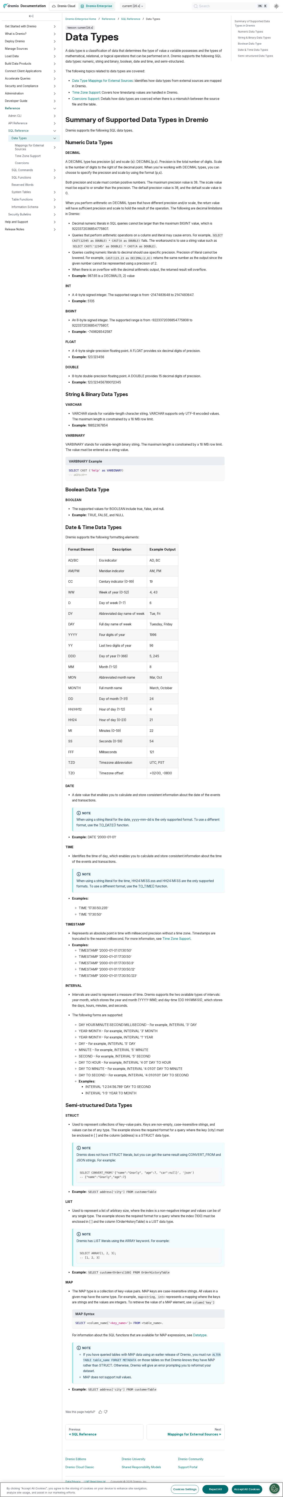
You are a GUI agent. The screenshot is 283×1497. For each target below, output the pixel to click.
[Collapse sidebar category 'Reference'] (54, 108)
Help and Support (16, 222)
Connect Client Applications (23, 71)
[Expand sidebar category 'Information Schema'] (54, 207)
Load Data (12, 56)
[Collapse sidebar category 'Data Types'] (54, 138)
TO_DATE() (107, 825)
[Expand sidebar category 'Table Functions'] (54, 199)
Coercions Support (85, 99)
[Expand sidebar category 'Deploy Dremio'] (54, 41)
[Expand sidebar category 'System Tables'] (54, 192)
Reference (12, 108)
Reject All (215, 1489)
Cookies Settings (185, 1489)
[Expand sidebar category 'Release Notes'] (54, 229)
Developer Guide (16, 101)
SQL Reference (18, 130)
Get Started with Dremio (20, 26)
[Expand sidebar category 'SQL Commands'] (54, 170)
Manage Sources (16, 48)
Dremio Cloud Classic (79, 1467)
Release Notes (14, 229)
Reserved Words (23, 184)
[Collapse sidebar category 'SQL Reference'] (54, 131)
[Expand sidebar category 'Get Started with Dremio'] (54, 26)
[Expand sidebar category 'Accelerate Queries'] (54, 78)
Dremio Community (190, 1459)
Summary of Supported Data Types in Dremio (252, 23)
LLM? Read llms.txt (95, 1481)
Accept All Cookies (247, 1489)
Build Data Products (18, 63)
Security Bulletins (19, 214)
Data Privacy (73, 1481)
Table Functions (22, 199)
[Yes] (100, 1412)
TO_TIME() (146, 886)
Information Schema (25, 207)
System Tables (21, 192)
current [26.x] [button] (131, 6)
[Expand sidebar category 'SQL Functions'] (54, 177)
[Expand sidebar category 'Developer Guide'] (54, 101)
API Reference (17, 123)
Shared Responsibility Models (141, 1467)
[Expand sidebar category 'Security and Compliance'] (54, 86)
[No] (106, 1412)
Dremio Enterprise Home (80, 19)
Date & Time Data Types (253, 49)
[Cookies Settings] (274, 1488)
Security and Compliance (21, 86)
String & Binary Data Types (254, 37)
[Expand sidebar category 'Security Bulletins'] (54, 214)
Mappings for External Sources (29, 147)
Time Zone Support (28, 156)
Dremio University (133, 1459)
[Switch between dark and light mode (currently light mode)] (276, 6)
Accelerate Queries (17, 78)
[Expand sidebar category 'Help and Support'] (54, 222)
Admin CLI (14, 115)
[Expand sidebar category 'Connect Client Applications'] (54, 71)
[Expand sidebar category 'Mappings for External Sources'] (54, 147)
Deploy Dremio (15, 41)
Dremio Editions (75, 1459)
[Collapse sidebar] (31, 16)
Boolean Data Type (249, 43)
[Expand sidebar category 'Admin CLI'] (54, 116)
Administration (14, 93)
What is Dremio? (16, 33)
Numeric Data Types (250, 31)
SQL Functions (21, 177)
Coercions (22, 163)
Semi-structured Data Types (255, 55)
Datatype (200, 1335)
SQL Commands (22, 170)
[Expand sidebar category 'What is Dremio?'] (54, 34)
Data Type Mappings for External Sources (102, 81)
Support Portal (187, 1467)
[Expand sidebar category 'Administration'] (54, 93)
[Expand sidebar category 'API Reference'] (54, 123)
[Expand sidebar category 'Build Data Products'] (54, 63)
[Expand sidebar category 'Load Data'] (54, 56)
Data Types (19, 138)
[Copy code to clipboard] (219, 470)
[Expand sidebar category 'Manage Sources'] (54, 49)
